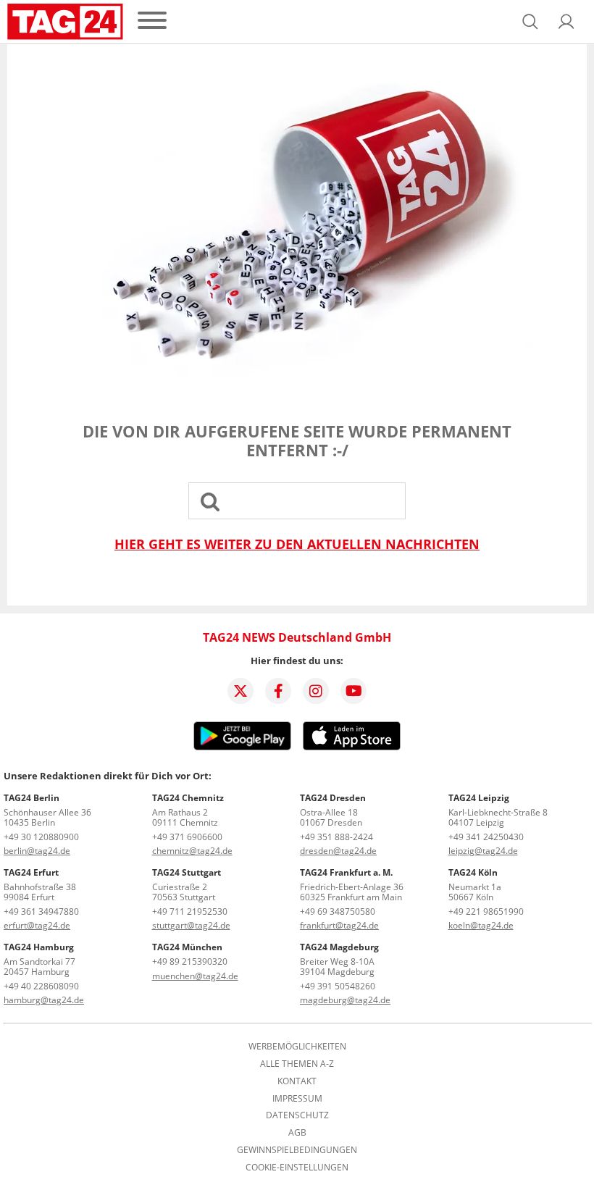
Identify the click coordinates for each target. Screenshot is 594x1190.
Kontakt (297, 1081)
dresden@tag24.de (338, 851)
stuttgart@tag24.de (191, 925)
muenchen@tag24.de (195, 976)
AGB (297, 1133)
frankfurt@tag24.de (339, 925)
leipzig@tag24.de (483, 851)
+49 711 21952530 (189, 911)
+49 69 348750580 (337, 911)
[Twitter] (240, 691)
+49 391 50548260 (337, 986)
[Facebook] (278, 691)
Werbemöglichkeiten (297, 1047)
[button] (566, 21)
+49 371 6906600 (187, 837)
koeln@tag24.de (481, 925)
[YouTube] (353, 691)
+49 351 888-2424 (336, 837)
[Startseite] (65, 22)
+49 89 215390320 (189, 961)
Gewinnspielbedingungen (297, 1150)
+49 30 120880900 (41, 837)
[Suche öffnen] (530, 21)
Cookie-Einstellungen (297, 1167)
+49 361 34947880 (41, 911)
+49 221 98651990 (486, 911)
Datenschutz (297, 1115)
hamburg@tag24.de (44, 1000)
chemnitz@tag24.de (192, 851)
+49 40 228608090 (41, 986)
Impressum (297, 1099)
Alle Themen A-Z (297, 1064)
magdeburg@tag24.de (345, 1000)
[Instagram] (316, 691)
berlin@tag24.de (37, 851)
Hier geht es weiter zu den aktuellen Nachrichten (297, 544)
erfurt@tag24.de (37, 925)
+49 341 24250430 (486, 837)
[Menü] (152, 21)
